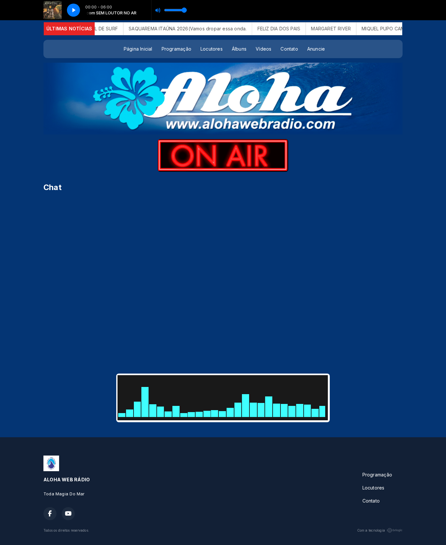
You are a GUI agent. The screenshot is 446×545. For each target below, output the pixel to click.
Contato (289, 49)
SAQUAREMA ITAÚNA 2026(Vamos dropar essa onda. (177, 28)
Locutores (211, 49)
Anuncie (316, 49)
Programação (176, 49)
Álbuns (239, 49)
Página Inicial (138, 49)
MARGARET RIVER (321, 28)
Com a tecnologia (371, 530)
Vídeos (263, 49)
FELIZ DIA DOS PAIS (268, 28)
